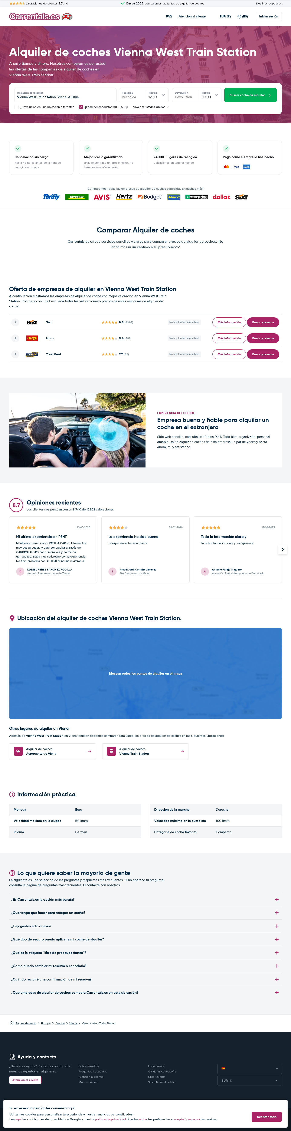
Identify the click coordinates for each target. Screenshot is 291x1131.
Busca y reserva (263, 322)
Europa (45, 1023)
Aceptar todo (267, 1116)
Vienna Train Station (134, 751)
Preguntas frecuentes (93, 1071)
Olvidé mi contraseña (162, 1071)
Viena (73, 1023)
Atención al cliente (192, 16)
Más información (229, 322)
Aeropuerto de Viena (41, 751)
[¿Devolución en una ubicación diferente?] (16, 107)
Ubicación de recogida (30, 93)
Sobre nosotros (89, 1066)
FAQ (169, 16)
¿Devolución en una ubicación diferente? (46, 107)
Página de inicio (26, 1023)
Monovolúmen (88, 1082)
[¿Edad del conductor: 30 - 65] (81, 107)
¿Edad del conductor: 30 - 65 (104, 107)
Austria (60, 1023)
